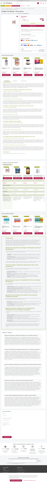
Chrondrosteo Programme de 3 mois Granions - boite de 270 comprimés (39, 227)
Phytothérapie (17, 8)
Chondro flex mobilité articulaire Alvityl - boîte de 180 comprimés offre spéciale (39, 69)
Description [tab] (7, 80)
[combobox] (27, 3)
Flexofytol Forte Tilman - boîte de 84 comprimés (17, 226)
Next (45, 55)
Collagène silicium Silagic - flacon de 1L (6, 68)
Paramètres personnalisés (30, 480)
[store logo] (9, 3)
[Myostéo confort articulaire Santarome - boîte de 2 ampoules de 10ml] (17, 170)
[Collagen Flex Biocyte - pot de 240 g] (7, 170)
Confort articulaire (31, 8)
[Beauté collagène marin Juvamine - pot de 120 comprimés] (38, 170)
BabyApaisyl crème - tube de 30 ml (28, 226)
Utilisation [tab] (15, 80)
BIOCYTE (19, 13)
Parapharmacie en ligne (9, 8)
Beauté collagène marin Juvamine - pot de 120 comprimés (38, 176)
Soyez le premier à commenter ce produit (8, 13)
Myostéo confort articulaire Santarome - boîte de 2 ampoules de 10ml (17, 176)
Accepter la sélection (16, 480)
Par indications (23, 8)
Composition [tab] (24, 80)
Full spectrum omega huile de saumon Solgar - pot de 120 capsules (27, 176)
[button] (17, 17)
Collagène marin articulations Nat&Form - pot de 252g (28, 69)
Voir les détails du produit (25, 13)
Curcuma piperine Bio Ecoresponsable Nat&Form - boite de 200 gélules (17, 69)
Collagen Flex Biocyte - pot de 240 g (7, 176)
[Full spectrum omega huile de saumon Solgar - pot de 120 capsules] (28, 170)
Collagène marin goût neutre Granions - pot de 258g (6, 227)
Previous (43, 55)
